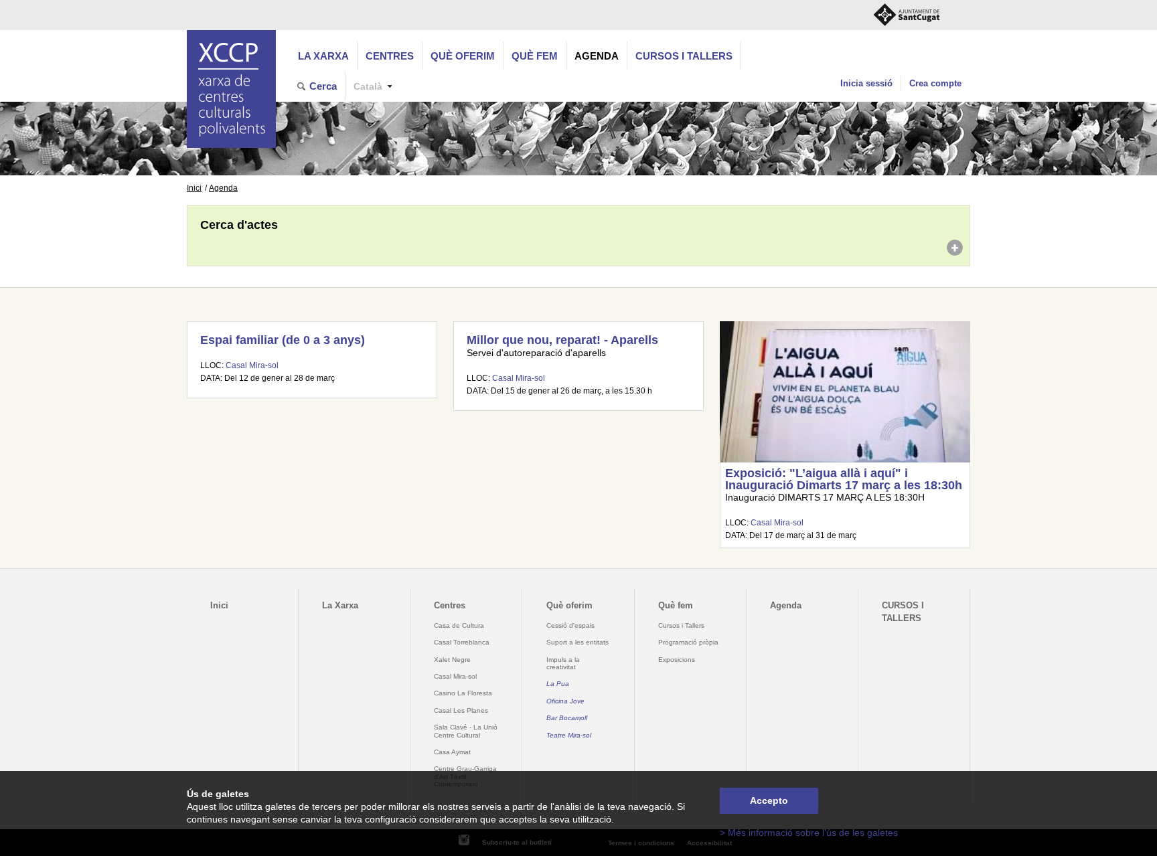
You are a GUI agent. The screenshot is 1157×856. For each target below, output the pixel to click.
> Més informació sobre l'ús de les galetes (809, 833)
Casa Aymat (452, 752)
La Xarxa (323, 56)
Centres (390, 56)
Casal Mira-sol (252, 365)
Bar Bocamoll (566, 717)
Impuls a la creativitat (563, 663)
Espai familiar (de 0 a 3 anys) (282, 340)
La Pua (557, 683)
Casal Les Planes (461, 710)
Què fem (535, 56)
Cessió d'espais (570, 625)
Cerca (323, 86)
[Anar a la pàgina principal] (231, 89)
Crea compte (935, 83)
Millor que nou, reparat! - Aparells (562, 340)
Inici (194, 188)
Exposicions (676, 659)
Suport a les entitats (577, 642)
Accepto (769, 801)
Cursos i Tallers (681, 625)
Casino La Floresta (463, 693)
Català (368, 87)
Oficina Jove (565, 701)
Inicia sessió (866, 83)
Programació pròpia (688, 642)
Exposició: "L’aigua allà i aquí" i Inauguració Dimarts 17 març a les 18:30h (843, 479)
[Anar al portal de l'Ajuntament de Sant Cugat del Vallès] (906, 15)
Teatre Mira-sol (568, 735)
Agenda (596, 56)
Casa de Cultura (459, 625)
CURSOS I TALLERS (683, 56)
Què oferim (463, 56)
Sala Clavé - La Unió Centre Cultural (465, 730)
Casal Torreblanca (461, 642)
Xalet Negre (452, 659)
